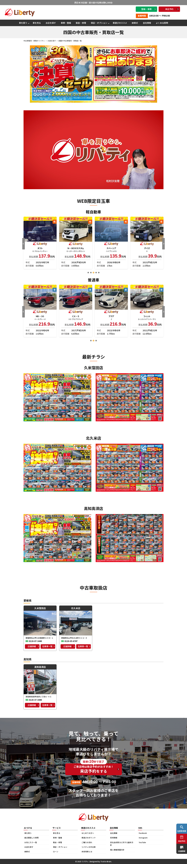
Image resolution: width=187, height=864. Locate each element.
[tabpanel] (75, 243)
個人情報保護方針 (117, 849)
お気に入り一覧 (30, 842)
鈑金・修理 (81, 22)
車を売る (37, 22)
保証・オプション (99, 22)
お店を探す (51, 22)
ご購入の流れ (87, 842)
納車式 (135, 22)
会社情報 (147, 22)
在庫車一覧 (47, 646)
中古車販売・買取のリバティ (34, 40)
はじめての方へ (88, 833)
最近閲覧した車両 (31, 837)
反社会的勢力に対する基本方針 (121, 843)
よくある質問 (162, 22)
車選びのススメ (120, 22)
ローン (55, 851)
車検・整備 (66, 22)
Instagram (143, 837)
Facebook (143, 833)
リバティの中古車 (89, 847)
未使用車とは (87, 851)
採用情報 (113, 837)
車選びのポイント (89, 837)
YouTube (142, 842)
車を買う (23, 22)
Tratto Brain (105, 861)
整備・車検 (146, 9)
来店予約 (169, 9)
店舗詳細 (32, 646)
